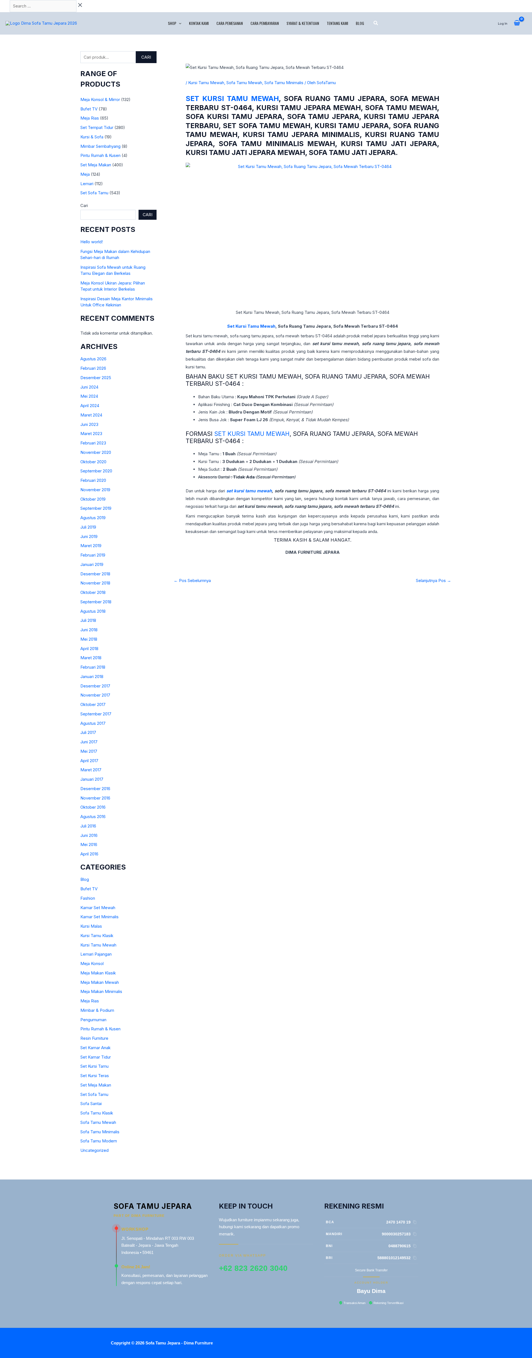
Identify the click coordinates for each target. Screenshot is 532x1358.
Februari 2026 (93, 368)
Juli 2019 (88, 527)
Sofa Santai (91, 1103)
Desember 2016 (95, 788)
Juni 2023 (89, 424)
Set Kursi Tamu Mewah (232, 98)
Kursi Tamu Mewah (98, 945)
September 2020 (96, 471)
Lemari (86, 183)
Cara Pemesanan (229, 23)
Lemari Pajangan (96, 954)
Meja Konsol (92, 963)
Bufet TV (89, 109)
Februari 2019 (92, 555)
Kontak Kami (199, 23)
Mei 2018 (88, 639)
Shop (172, 23)
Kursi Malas (91, 926)
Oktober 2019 (93, 499)
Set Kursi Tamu (94, 1066)
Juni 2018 (89, 629)
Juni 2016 (89, 835)
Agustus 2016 (93, 816)
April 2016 (89, 854)
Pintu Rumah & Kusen (100, 155)
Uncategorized (94, 1150)
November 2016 (95, 798)
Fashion (87, 898)
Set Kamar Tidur (95, 1057)
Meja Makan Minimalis (101, 991)
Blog (360, 23)
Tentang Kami (337, 23)
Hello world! (91, 241)
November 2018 (95, 583)
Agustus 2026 (93, 358)
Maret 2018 (90, 657)
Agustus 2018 (93, 611)
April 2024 (89, 405)
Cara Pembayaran (264, 23)
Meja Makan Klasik (98, 973)
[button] (178, 23)
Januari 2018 (91, 676)
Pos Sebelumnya (192, 580)
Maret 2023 (91, 433)
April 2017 (89, 760)
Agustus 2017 (93, 723)
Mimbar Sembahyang (100, 146)
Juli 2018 (88, 620)
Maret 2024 (91, 415)
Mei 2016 (88, 844)
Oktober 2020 (93, 461)
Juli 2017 (88, 732)
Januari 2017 (91, 779)
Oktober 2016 (93, 807)
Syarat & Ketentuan (303, 23)
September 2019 (95, 508)
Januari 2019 (91, 564)
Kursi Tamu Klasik (96, 935)
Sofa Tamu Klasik (96, 1113)
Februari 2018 (92, 667)
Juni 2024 (89, 387)
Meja (85, 174)
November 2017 (95, 695)
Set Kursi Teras (94, 1075)
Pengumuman (93, 1019)
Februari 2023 (93, 443)
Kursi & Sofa (91, 136)
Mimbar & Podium (97, 1010)
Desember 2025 (95, 377)
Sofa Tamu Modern (98, 1141)
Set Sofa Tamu (94, 192)
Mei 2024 (89, 396)
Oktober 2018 (93, 592)
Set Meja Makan (95, 164)
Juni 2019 (89, 536)
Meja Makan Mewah (99, 982)
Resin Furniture (94, 1038)
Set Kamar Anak (95, 1047)
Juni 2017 (89, 741)
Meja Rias (89, 118)
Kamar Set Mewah (97, 907)
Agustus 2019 (93, 517)
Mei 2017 (88, 751)
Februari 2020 (93, 480)
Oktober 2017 (93, 704)
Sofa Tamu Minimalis (99, 1131)
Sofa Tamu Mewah (98, 1122)
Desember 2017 (95, 686)
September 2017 (95, 713)
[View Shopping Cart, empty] (516, 23)
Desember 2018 (95, 573)
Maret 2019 (90, 545)
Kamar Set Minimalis (99, 916)
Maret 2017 (90, 769)
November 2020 (95, 452)
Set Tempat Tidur (96, 127)
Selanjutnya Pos (433, 580)
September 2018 (95, 601)
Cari (146, 57)
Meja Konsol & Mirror (100, 99)
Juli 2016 (88, 826)
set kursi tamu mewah (249, 490)
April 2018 (89, 648)
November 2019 (95, 489)
